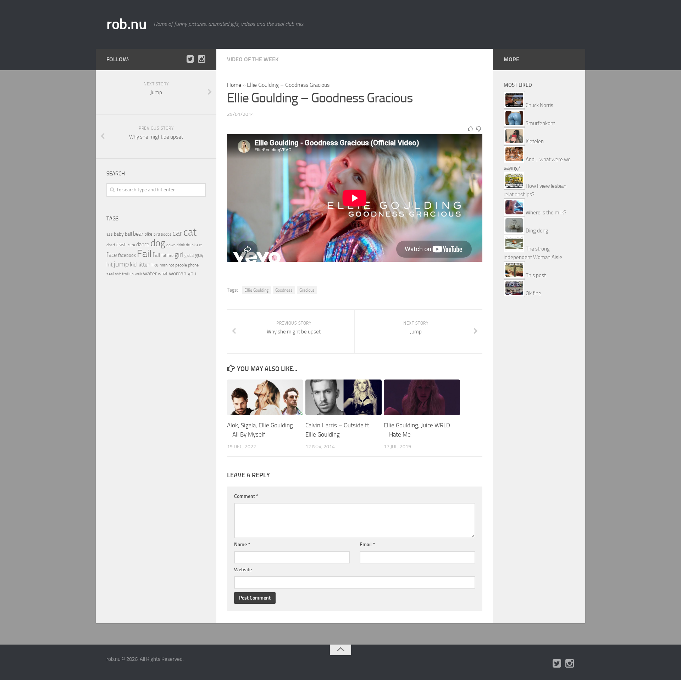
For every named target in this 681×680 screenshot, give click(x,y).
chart (110, 244)
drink (181, 244)
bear (138, 233)
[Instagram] (201, 59)
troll (125, 274)
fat (163, 255)
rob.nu (126, 24)
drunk (190, 245)
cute (131, 245)
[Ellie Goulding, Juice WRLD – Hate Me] (422, 397)
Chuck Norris (539, 105)
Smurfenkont (540, 123)
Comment (246, 496)
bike (148, 234)
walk (138, 274)
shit (118, 273)
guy (199, 255)
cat (189, 232)
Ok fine (533, 293)
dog (157, 243)
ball (128, 234)
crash (121, 244)
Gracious (307, 290)
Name (242, 544)
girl (179, 255)
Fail (144, 253)
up (131, 274)
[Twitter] (190, 59)
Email (367, 544)
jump (121, 264)
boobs (166, 234)
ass (109, 234)
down (171, 245)
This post (536, 275)
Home (234, 85)
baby (119, 234)
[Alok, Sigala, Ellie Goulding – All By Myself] (265, 397)
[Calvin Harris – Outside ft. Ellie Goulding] (343, 397)
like (155, 265)
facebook (127, 255)
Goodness (284, 290)
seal (110, 273)
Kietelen (535, 141)
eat (199, 245)
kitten (144, 265)
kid (133, 264)
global (189, 255)
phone (193, 265)
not (171, 265)
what (163, 273)
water (150, 273)
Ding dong (537, 230)
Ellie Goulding (256, 290)
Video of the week (252, 59)
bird (157, 234)
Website (243, 570)
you (192, 273)
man (163, 265)
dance (142, 245)
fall (156, 254)
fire (170, 255)
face (111, 254)
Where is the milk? (546, 212)
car (177, 233)
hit (109, 264)
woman (178, 273)
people (181, 265)
